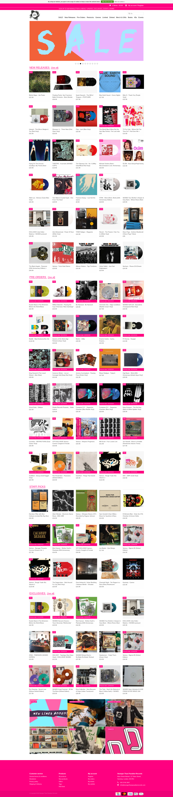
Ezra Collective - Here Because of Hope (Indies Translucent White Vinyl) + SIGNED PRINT (86, 690)
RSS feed (62, 786)
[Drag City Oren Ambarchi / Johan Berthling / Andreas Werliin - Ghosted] (86, 569)
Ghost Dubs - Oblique (36, 407)
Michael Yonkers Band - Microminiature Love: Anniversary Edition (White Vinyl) (109, 165)
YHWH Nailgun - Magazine (84, 232)
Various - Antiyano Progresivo (85, 441)
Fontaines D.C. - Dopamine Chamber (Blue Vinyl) (108, 408)
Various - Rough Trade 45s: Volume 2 (108, 476)
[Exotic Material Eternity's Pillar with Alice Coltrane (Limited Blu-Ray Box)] (39, 500)
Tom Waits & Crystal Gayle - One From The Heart (62, 199)
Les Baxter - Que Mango (107, 548)
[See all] (54, 68)
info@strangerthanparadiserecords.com (132, 785)
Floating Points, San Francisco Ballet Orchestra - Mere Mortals (62, 96)
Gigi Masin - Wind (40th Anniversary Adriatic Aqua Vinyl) (133, 374)
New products (63, 779)
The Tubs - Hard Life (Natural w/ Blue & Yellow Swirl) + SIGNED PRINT (109, 690)
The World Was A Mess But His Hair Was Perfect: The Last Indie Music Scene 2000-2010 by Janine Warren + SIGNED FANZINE (109, 130)
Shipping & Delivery (35, 784)
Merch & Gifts (121, 17)
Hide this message (107, 1)
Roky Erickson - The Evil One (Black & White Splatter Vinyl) (132, 408)
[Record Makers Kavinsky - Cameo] (133, 569)
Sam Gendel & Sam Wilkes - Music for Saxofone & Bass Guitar (108, 515)
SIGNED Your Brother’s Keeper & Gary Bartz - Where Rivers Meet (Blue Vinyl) (133, 199)
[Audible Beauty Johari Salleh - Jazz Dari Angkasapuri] (110, 253)
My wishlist (91, 784)
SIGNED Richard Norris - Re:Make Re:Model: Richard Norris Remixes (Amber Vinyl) (85, 656)
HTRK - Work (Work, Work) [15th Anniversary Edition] (109, 199)
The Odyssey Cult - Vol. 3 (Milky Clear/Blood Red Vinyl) (86, 164)
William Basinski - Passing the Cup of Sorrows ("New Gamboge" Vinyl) (63, 306)
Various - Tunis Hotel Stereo (61, 266)
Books (130, 17)
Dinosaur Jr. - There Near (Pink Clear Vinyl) (62, 130)
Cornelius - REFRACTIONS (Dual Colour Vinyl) (39, 442)
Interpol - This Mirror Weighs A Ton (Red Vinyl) (38, 130)
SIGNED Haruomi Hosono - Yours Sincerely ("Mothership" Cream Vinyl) (61, 622)
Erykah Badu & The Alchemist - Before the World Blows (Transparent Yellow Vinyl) (39, 306)
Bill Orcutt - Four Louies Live (108, 441)
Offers (61, 781)
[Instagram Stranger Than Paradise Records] (92, 764)
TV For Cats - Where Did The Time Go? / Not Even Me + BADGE (132, 130)
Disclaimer (32, 779)
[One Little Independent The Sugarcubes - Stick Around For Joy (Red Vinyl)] (63, 569)
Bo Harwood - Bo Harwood (84, 305)
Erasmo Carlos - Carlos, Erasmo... (107, 340)
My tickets (91, 781)
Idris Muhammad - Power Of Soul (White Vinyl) (63, 233)
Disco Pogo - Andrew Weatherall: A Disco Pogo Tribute (133, 233)
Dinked (112, 17)
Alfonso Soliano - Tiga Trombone (86, 266)
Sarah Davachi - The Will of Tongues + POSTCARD (84, 96)
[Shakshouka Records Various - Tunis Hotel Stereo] (63, 253)
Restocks (90, 17)
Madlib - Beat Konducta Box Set (39, 339)
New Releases (70, 17)
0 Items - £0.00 (117, 5)
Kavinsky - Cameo (128, 582)
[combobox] (136, 13)
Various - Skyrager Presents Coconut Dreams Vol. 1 (38, 549)
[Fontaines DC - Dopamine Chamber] (86, 41)
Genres (98, 17)
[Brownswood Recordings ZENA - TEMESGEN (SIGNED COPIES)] (39, 642)
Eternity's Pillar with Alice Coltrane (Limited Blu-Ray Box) (39, 515)
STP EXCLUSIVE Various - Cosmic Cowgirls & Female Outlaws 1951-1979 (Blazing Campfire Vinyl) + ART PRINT (61, 443)
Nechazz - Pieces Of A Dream (132, 266)
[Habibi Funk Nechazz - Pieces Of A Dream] (133, 253)
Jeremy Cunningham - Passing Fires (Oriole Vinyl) (85, 374)
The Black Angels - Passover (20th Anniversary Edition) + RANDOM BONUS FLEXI (38, 267)
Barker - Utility (80, 339)
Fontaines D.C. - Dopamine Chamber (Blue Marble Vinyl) (85, 408)
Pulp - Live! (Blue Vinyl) (83, 129)
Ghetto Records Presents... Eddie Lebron (63, 408)
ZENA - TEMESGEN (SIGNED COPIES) (38, 656)
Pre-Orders (81, 17)
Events (141, 17)
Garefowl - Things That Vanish (85, 476)
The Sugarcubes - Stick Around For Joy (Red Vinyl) (62, 583)
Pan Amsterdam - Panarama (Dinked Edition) (61, 476)
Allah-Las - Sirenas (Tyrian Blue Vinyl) (39, 199)
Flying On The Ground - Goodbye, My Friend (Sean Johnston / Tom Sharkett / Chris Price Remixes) (39, 165)
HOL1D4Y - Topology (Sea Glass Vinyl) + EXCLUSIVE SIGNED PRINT (62, 656)
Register (90, 776)
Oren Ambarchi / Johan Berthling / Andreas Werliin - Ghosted (86, 583)
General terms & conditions (38, 776)
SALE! (60, 17)
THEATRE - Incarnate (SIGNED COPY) (62, 164)
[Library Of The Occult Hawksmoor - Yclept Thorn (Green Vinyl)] (110, 642)
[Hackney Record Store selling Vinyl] (40, 15)
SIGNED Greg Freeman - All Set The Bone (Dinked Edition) (62, 690)
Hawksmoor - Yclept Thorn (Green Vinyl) (107, 656)
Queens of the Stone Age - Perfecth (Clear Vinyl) (60, 340)
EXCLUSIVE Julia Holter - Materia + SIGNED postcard (38, 233)
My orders (91, 779)
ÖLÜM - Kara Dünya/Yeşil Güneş (133, 163)
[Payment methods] (118, 794)
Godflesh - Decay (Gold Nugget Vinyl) (39, 476)
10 (97, 63)
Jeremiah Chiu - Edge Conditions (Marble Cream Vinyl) (109, 306)
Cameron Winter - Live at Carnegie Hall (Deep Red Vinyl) (62, 374)
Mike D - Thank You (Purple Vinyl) (131, 96)
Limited (105, 17)
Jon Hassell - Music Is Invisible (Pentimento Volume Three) (132, 442)
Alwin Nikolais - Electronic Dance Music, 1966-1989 (62, 515)
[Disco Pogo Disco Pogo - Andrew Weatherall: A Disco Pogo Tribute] (133, 218)
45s (135, 17)
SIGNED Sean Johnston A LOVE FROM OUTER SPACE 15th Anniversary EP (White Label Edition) (133, 690)
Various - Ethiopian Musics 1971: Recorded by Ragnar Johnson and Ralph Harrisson (86, 515)
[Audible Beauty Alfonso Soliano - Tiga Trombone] (86, 253)
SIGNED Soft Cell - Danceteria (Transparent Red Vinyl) (132, 306)
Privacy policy (33, 781)
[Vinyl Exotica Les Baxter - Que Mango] (110, 535)
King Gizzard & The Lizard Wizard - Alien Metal (37, 374)
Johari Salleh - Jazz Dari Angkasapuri (107, 267)
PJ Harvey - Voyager (129, 339)
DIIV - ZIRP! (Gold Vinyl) (130, 476)
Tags (60, 784)
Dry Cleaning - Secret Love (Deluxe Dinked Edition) (37, 690)
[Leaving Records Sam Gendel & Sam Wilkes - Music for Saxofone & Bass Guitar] (110, 500)
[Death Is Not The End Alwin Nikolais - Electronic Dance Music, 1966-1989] (63, 500)
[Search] (129, 13)
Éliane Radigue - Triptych (107, 373)
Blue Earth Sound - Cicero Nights (109, 95)
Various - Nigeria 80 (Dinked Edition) (132, 549)
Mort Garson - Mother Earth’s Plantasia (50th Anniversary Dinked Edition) (61, 549)
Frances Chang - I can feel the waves (85, 199)
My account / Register (136, 5)
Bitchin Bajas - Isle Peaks (37, 95)
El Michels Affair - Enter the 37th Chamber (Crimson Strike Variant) (133, 515)
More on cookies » (120, 1)
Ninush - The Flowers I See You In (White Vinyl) (109, 233)
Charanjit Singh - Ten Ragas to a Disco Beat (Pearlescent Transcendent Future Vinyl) (109, 583)
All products (62, 776)
